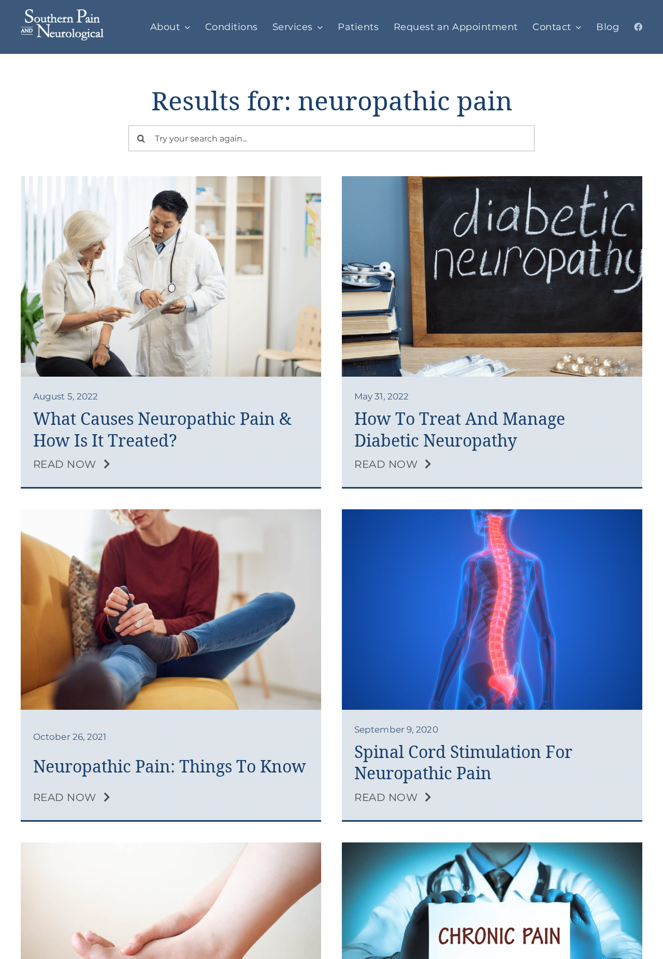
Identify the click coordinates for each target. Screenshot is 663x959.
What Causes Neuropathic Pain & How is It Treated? (162, 429)
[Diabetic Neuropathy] (492, 181)
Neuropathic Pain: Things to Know (169, 766)
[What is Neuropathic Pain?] (171, 514)
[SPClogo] (62, 14)
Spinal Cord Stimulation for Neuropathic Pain (463, 762)
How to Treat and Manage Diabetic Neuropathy (459, 429)
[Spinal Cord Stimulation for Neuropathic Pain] (492, 514)
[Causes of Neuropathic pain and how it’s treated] (171, 181)
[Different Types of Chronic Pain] (492, 847)
